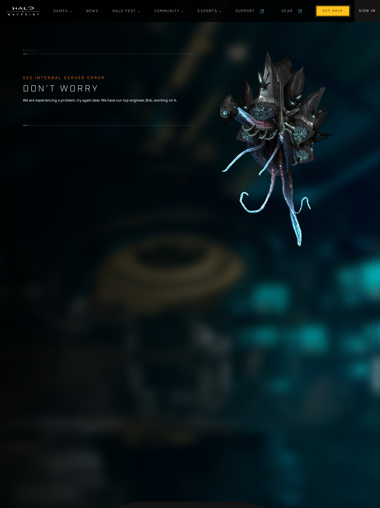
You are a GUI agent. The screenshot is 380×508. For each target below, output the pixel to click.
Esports (207, 11)
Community (167, 11)
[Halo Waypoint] (23, 11)
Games (60, 11)
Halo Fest (124, 11)
